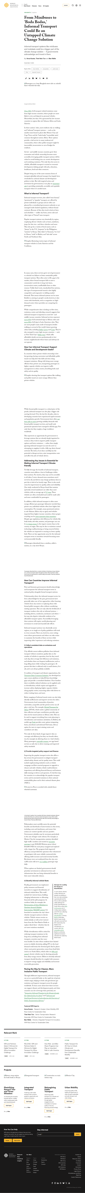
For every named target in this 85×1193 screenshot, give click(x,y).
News (39, 6)
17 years (48, 492)
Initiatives (20, 1158)
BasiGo (56, 917)
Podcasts (34, 6)
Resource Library (76, 1158)
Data (18, 1156)
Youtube (69, 1183)
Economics (44, 1160)
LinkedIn (58, 1183)
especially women (42, 741)
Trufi (33, 722)
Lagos (46, 329)
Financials (78, 1163)
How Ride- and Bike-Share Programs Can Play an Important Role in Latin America (51, 1046)
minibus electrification (58, 914)
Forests (35, 1168)
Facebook (52, 1183)
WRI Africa (63, 1156)
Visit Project (8, 1105)
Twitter (66, 1183)
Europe (28, 1164)
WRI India (63, 1165)
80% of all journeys (60, 907)
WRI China (63, 1161)
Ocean (35, 1172)
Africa (27, 1160)
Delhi (41, 329)
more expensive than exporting (45, 516)
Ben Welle (52, 58)
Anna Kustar (31, 58)
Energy (35, 1164)
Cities (27, 72)
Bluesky (63, 1183)
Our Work (29, 1154)
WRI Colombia (62, 1163)
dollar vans (41, 334)
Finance (43, 1164)
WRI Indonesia (62, 1167)
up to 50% (27, 322)
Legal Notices (77, 1171)
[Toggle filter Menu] (76, 5)
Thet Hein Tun (41, 58)
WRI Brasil (63, 1158)
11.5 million (44, 861)
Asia (27, 1162)
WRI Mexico (63, 1169)
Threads (61, 1183)
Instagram (55, 1183)
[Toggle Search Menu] (72, 5)
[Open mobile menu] (80, 5)
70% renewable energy (59, 929)
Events (79, 1156)
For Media (78, 1161)
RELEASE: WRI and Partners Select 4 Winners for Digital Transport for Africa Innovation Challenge (31, 1048)
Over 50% (27, 111)
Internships (78, 1167)
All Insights (46, 6)
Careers (79, 1165)
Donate (66, 5)
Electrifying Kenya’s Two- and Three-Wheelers (10, 1090)
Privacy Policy (77, 1169)
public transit (55, 69)
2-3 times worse (31, 524)
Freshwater (36, 1170)
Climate (35, 1162)
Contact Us (78, 1154)
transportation (46, 69)
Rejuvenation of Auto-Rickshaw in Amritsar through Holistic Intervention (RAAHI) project (36, 908)
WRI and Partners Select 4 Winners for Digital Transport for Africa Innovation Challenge (11, 1048)
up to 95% (27, 319)
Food (34, 1166)
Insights (25, 4)
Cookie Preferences (76, 1177)
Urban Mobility (36, 69)
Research (19, 1154)
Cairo (53, 329)
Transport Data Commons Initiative (36, 675)
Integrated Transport (36, 72)
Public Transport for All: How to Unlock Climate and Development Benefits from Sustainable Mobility (72, 1049)
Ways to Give (17, 1140)
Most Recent (27, 6)
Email (39, 1134)
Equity (42, 1162)
